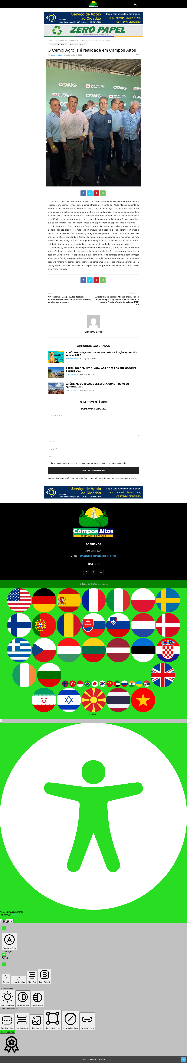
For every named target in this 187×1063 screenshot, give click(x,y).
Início (50, 40)
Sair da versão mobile (93, 1059)
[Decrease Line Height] (4, 964)
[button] (52, 4)
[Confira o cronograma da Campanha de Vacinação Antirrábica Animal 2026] (56, 357)
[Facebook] (83, 193)
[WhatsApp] (103, 193)
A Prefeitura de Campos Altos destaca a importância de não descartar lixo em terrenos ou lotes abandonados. (69, 299)
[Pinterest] (96, 193)
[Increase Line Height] (4, 955)
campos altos (56, 55)
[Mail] (101, 572)
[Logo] (93, 536)
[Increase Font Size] (4, 918)
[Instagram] (93, 572)
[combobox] (93, 653)
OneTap (14, 914)
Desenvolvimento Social (78, 45)
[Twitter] (90, 193)
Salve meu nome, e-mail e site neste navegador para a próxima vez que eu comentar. (89, 463)
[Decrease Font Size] (4, 928)
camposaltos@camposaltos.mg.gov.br (98, 556)
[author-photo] (93, 328)
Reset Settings (7, 1032)
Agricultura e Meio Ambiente (65, 40)
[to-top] (183, 1058)
